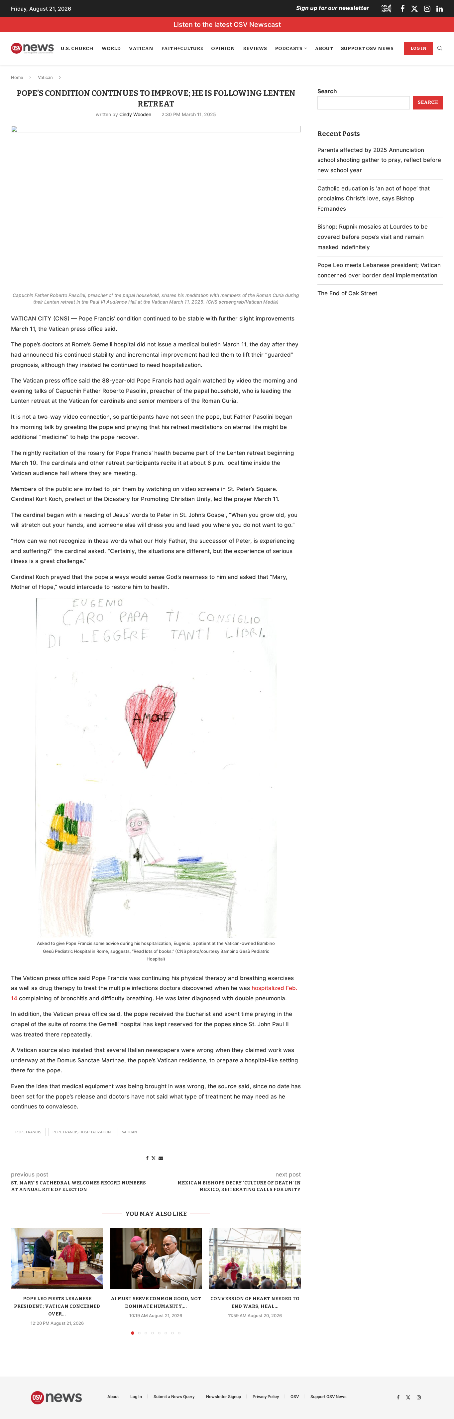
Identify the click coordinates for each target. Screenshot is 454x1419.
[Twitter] (414, 9)
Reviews (255, 48)
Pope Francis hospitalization (82, 1132)
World (111, 48)
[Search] (439, 48)
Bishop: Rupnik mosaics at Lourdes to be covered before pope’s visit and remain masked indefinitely (372, 236)
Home (17, 77)
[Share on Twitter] (153, 1158)
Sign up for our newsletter (332, 8)
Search (327, 91)
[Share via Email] (161, 1158)
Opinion (223, 48)
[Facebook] (402, 9)
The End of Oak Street (347, 293)
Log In (418, 48)
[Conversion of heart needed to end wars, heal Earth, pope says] (255, 1258)
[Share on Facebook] (147, 1158)
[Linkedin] (439, 9)
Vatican (141, 48)
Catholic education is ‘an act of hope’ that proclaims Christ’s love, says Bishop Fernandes (373, 198)
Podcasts (288, 48)
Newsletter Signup (223, 1396)
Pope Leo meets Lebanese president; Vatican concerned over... (57, 1306)
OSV (294, 1396)
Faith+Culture (182, 48)
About (324, 48)
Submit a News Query (174, 1396)
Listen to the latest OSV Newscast (227, 25)
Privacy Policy (266, 1396)
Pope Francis (28, 1132)
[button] (20, 1281)
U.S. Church (77, 48)
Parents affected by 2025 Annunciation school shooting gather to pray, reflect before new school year (379, 160)
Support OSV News (367, 48)
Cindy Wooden (135, 114)
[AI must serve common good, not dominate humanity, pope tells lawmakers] (156, 1258)
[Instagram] (427, 9)
